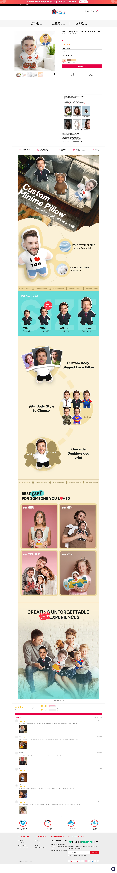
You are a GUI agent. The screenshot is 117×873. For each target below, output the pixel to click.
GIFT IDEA (86, 18)
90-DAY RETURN (76, 141)
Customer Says (94, 18)
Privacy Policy (20, 838)
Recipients (28, 18)
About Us (36, 838)
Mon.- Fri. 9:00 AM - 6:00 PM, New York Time (59, 849)
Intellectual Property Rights (40, 846)
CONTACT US (87, 5)
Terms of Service (21, 841)
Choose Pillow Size (66, 48)
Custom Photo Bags (38, 18)
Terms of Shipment (22, 843)
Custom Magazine (48, 18)
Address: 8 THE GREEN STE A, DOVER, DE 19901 (59, 845)
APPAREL (73, 18)
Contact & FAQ (37, 841)
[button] (17, 50)
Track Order (98, 5)
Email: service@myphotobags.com (58, 842)
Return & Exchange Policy (23, 846)
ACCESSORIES (80, 18)
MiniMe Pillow (58, 18)
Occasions (22, 18)
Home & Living (66, 18)
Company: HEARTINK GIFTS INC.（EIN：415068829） (59, 839)
